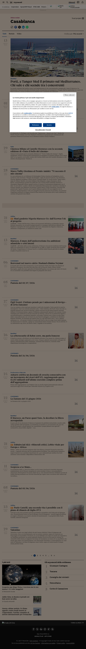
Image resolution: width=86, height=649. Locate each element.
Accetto (49, 125)
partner (71, 113)
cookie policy (55, 106)
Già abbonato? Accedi (43, 129)
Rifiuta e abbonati (69, 95)
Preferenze (35, 125)
